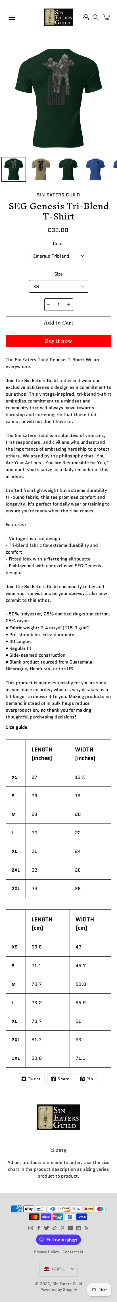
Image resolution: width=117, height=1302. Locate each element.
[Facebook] (38, 1228)
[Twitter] (46, 1228)
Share (64, 1079)
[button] (96, 17)
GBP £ (58, 1269)
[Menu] (12, 17)
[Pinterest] (62, 1228)
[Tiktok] (54, 1228)
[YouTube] (70, 1228)
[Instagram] (30, 1228)
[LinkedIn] (78, 1228)
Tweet (34, 1079)
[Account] (85, 17)
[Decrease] (48, 304)
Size (58, 274)
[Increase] (68, 304)
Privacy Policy (46, 1252)
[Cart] (106, 17)
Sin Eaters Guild (67, 1284)
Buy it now (58, 341)
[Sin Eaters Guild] (58, 17)
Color (58, 243)
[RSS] (86, 1228)
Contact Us (72, 1252)
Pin (89, 1079)
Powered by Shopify (58, 1289)
